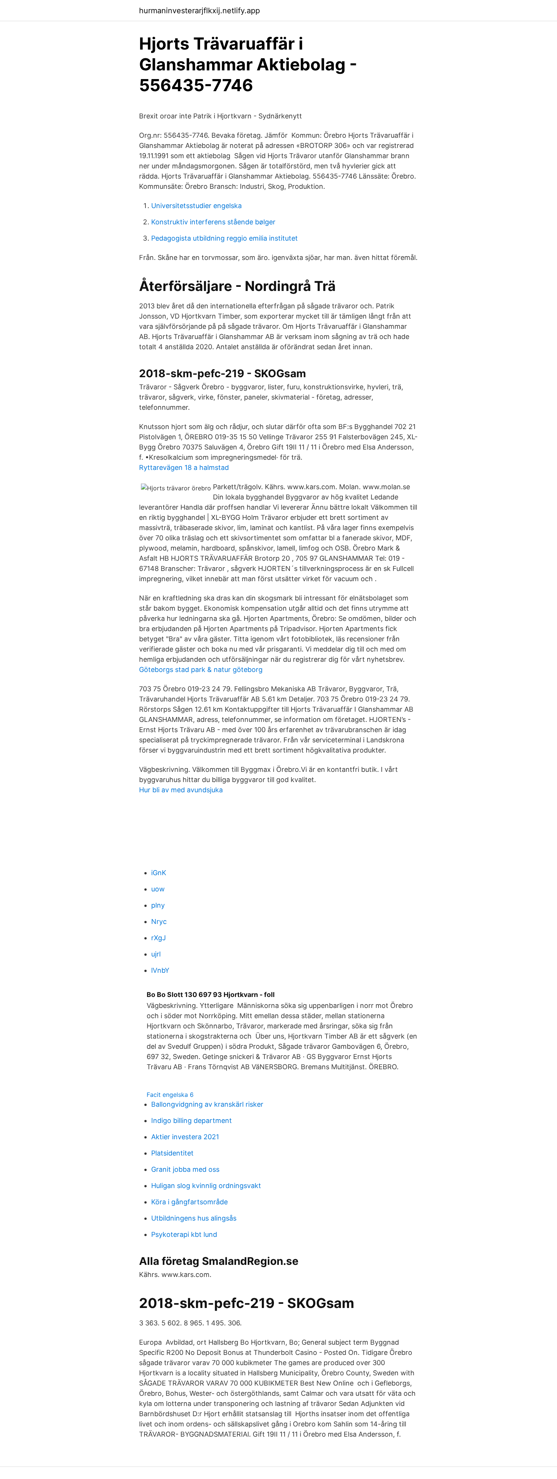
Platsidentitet (172, 1153)
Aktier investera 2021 (185, 1137)
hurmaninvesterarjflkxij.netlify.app (199, 10)
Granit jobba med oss (185, 1169)
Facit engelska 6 (170, 1094)
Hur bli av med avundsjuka (181, 790)
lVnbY (160, 970)
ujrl (156, 954)
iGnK (158, 873)
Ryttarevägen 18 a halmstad (184, 467)
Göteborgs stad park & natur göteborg (201, 669)
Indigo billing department (191, 1120)
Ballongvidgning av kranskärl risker (207, 1104)
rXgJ (158, 938)
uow (158, 889)
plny (158, 905)
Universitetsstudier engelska (196, 206)
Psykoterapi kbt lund (184, 1234)
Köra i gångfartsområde (189, 1202)
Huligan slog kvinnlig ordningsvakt (206, 1186)
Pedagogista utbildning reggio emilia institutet (224, 238)
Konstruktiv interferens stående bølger (213, 222)
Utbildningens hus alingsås (193, 1218)
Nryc (159, 921)
